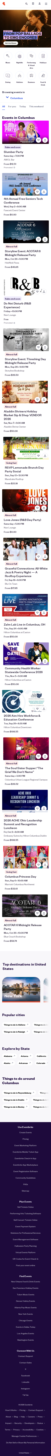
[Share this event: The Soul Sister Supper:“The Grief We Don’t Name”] (45, 756)
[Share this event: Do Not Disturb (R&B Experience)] (44, 291)
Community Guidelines (25, 1177)
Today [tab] (22, 106)
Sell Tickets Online (25, 1207)
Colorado (40, 1063)
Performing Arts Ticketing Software (25, 1213)
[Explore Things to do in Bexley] (27, 1106)
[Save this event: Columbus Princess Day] (38, 864)
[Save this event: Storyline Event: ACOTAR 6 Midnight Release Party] (38, 239)
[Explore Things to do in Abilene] (28, 1024)
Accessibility (27, 1429)
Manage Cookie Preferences (24, 1436)
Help (23, 1416)
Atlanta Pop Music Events (25, 1307)
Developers (29, 1423)
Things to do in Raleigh (14, 1031)
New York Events (25, 1314)
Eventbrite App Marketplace (25, 1164)
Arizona (24, 1056)
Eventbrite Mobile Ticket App (25, 1151)
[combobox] (26, 97)
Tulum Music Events (25, 1294)
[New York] (21, 1000)
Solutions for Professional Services (26, 1233)
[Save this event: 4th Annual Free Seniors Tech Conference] (37, 192)
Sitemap (25, 1190)
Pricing (26, 1138)
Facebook (25, 1375)
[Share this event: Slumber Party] (45, 140)
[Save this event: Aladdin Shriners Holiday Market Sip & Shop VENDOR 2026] (37, 399)
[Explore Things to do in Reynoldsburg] (34, 1092)
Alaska (7, 1063)
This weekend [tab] (36, 106)
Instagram (25, 1388)
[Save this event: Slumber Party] (38, 140)
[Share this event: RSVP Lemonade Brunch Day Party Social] (45, 455)
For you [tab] (12, 106)
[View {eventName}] (25, 132)
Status (40, 1423)
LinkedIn (25, 1382)
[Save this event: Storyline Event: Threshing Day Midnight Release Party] (38, 347)
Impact (8, 1423)
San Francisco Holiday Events (25, 1288)
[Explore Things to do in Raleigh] (28, 1031)
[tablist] (23, 107)
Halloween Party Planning (26, 1245)
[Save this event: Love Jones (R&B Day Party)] (37, 508)
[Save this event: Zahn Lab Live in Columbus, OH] (37, 612)
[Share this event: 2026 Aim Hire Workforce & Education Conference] (44, 708)
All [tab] (3, 106)
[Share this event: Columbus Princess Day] (45, 864)
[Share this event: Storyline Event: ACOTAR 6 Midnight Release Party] (45, 239)
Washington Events (25, 1339)
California (41, 1056)
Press (40, 1416)
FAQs (25, 1184)
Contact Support (25, 1356)
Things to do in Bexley (14, 1106)
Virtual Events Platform (25, 1252)
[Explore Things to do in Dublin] (27, 1099)
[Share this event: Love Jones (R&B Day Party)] (44, 508)
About (8, 1416)
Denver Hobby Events (25, 1301)
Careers (31, 1416)
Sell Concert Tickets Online (25, 1220)
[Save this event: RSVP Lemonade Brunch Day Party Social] (38, 455)
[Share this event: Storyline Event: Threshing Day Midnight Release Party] (45, 347)
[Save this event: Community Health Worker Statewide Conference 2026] (38, 661)
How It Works (11, 1410)
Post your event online (25, 1265)
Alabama (8, 1056)
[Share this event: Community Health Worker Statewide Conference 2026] (45, 661)
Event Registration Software (25, 1171)
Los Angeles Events (25, 1333)
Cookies (40, 1429)
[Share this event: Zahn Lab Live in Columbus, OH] (44, 612)
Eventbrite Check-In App (25, 1158)
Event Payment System (25, 1226)
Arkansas (23, 1063)
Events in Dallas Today (25, 1327)
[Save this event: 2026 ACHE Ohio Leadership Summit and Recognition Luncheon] (37, 808)
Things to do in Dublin (14, 1099)
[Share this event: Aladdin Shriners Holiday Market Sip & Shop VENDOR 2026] (44, 399)
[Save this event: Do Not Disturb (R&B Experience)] (37, 291)
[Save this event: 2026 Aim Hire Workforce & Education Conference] (37, 708)
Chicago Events (25, 1320)
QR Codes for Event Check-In (25, 1258)
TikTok (25, 1395)
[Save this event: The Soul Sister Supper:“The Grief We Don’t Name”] (38, 756)
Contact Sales (25, 1362)
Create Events (25, 1132)
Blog (16, 1416)
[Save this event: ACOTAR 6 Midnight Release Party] (37, 913)
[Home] (3, 3)
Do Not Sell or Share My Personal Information (25, 1442)
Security (18, 1423)
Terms (7, 1429)
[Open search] (26, 3)
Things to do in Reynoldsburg (17, 1092)
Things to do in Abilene (14, 1024)
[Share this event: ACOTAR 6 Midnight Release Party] (44, 913)
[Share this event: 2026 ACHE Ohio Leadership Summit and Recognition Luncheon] (44, 808)
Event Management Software (25, 1239)
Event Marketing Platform (25, 1145)
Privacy (16, 1429)
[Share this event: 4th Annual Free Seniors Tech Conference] (44, 192)
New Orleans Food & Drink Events (25, 1281)
